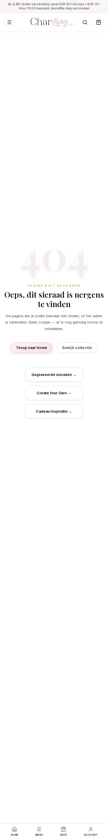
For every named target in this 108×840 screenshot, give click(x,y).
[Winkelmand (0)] (98, 22)
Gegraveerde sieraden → (54, 374)
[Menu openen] (9, 22)
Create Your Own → (54, 393)
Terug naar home (31, 347)
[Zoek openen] (85, 22)
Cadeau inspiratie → (54, 411)
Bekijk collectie (77, 347)
